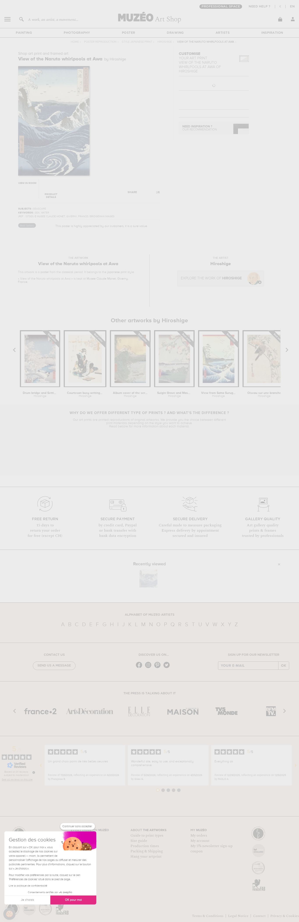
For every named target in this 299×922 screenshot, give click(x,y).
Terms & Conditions (207, 915)
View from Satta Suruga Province (218, 394)
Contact (259, 915)
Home (75, 42)
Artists (223, 33)
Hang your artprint (146, 856)
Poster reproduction (100, 42)
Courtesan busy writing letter (85, 394)
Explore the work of (211, 278)
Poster (128, 33)
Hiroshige (164, 42)
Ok (283, 665)
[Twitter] (167, 667)
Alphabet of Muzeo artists (149, 614)
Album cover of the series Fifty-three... (130, 394)
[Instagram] (149, 667)
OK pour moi (73, 899)
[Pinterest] (158, 667)
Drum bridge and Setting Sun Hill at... (40, 394)
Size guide (138, 841)
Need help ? (260, 6)
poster (44, 272)
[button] (9, 914)
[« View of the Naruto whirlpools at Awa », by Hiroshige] (148, 578)
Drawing (175, 33)
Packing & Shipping (146, 851)
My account (199, 841)
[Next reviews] (295, 765)
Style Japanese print (137, 42)
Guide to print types (146, 835)
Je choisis (27, 899)
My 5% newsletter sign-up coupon (211, 848)
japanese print (117, 272)
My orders (198, 835)
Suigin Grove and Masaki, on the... (174, 394)
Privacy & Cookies (284, 915)
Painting (24, 33)
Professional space (221, 6)
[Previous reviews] (41, 765)
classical (67, 272)
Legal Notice (238, 915)
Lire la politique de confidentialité (28, 886)
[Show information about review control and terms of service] (33, 772)
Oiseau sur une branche (264, 394)
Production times (144, 846)
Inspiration (272, 33)
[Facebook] (140, 667)
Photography (77, 33)
